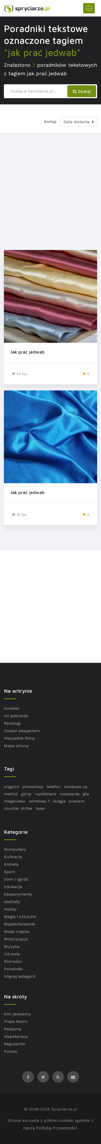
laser (40, 808)
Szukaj (84, 91)
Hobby (10, 909)
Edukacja (13, 886)
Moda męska (16, 931)
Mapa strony (16, 745)
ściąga (59, 801)
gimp (26, 793)
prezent (76, 801)
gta (86, 793)
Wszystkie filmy (19, 738)
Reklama (12, 1028)
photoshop (32, 786)
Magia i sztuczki (20, 916)
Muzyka (11, 946)
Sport (9, 871)
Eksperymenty (18, 894)
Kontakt (11, 708)
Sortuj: (50, 121)
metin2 (11, 793)
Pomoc (11, 1051)
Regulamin (14, 1043)
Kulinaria (13, 856)
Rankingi (12, 723)
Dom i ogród (16, 879)
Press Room (15, 1021)
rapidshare (45, 793)
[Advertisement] (50, 190)
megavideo (14, 801)
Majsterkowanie (19, 924)
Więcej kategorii (19, 976)
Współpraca (16, 1036)
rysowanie (70, 793)
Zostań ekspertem (22, 730)
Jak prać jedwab (27, 352)
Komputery (15, 849)
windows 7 (39, 801)
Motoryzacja (16, 939)
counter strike (18, 808)
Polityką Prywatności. (57, 1127)
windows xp (76, 786)
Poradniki (13, 968)
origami (11, 786)
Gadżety (12, 901)
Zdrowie (12, 953)
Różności (12, 961)
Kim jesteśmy (17, 1014)
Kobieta (11, 864)
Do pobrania (16, 715)
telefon (54, 786)
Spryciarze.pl (64, 1109)
